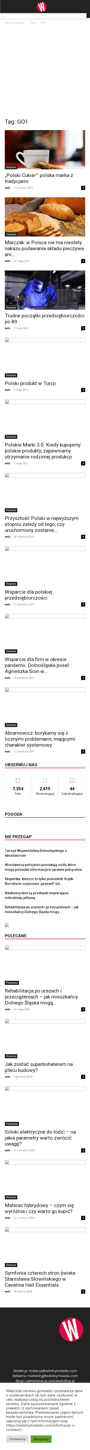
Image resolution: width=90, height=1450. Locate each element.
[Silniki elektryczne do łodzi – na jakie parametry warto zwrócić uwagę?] (45, 1106)
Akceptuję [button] (41, 1439)
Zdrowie (11, 234)
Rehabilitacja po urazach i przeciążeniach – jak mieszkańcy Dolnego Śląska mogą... (41, 997)
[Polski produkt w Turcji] (45, 357)
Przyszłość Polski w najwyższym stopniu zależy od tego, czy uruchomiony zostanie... (41, 524)
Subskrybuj (72, 778)
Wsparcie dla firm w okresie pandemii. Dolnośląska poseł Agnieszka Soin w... (37, 665)
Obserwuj (45, 778)
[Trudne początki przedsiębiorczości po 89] (45, 290)
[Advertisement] (45, 73)
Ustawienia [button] (17, 1439)
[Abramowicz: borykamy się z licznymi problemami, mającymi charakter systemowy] (45, 707)
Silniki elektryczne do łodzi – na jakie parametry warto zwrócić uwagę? (40, 1138)
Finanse (11, 167)
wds (7, 187)
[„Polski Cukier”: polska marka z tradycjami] (45, 149)
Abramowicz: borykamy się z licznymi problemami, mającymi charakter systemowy (40, 739)
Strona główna (14, 23)
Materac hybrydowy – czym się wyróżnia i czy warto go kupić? (39, 1208)
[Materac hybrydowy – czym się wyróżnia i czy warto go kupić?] (45, 1179)
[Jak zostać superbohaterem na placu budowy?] (45, 1038)
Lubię (18, 778)
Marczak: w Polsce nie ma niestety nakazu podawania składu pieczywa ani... (44, 248)
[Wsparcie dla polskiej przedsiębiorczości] (45, 566)
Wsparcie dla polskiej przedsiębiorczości (28, 595)
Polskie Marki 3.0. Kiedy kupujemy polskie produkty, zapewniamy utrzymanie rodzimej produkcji (43, 451)
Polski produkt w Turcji (30, 383)
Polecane (12, 982)
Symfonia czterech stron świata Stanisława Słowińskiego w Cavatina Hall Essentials (40, 1279)
